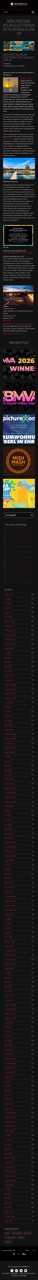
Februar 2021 (9, 887)
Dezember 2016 (10, 1113)
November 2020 (10, 901)
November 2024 (10, 689)
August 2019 (9, 969)
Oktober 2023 (10, 743)
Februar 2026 (9, 621)
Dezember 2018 (10, 1005)
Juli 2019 (8, 973)
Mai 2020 (8, 928)
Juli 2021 (8, 865)
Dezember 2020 (10, 896)
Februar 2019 (9, 996)
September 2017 (10, 1072)
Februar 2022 (9, 833)
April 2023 (8, 770)
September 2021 (10, 856)
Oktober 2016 (10, 1122)
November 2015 (10, 1171)
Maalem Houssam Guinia (24, 253)
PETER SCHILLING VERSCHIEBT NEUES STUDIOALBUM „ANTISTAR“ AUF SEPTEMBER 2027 (18, 563)
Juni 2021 (8, 869)
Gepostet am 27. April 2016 (15, 66)
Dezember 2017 (10, 1059)
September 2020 (10, 910)
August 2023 (9, 752)
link (15, 309)
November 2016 (10, 1117)
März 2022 (8, 829)
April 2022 (8, 824)
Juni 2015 (8, 1194)
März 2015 (8, 1207)
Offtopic (21, 1237)
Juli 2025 (8, 653)
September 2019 (10, 964)
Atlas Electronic (26, 78)
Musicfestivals (10, 1237)
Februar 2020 (9, 941)
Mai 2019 (8, 982)
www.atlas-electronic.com (12, 333)
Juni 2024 (8, 712)
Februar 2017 (9, 1104)
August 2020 (9, 914)
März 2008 (8, 1221)
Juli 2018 (8, 1027)
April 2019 (8, 987)
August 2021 (9, 860)
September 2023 (10, 748)
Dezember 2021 (10, 842)
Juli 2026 (8, 599)
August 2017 (9, 1077)
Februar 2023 (9, 779)
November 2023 (10, 739)
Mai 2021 (8, 874)
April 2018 (8, 1041)
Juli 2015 (8, 1189)
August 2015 (9, 1185)
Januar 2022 (9, 838)
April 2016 (8, 1149)
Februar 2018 (9, 1050)
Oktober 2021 (10, 851)
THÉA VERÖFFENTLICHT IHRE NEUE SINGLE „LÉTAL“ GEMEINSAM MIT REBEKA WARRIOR (18, 541)
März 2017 (8, 1099)
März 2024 (8, 725)
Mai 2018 (8, 1036)
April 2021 (8, 878)
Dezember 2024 (10, 685)
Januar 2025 (9, 680)
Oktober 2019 (10, 959)
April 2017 (8, 1095)
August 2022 (9, 806)
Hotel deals (7, 320)
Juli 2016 (8, 1135)
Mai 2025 (8, 662)
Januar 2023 (9, 784)
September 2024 (10, 698)
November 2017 (10, 1063)
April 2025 (8, 666)
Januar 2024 (9, 730)
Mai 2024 (8, 716)
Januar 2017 (9, 1108)
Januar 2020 (9, 946)
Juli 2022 (8, 811)
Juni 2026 (8, 603)
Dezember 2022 (10, 788)
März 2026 (8, 617)
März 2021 (8, 883)
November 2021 (10, 847)
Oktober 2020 (10, 905)
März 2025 (8, 671)
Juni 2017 (8, 1086)
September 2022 (10, 802)
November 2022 (10, 793)
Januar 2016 (9, 1162)
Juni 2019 (8, 978)
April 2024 (8, 721)
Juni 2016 (8, 1140)
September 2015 (10, 1180)
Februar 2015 (9, 1212)
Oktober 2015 (10, 1176)
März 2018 (8, 1045)
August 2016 (9, 1131)
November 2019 (10, 955)
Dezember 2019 (10, 951)
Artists (7, 1233)
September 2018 (10, 1018)
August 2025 (9, 648)
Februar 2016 (9, 1158)
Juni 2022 (8, 815)
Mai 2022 (8, 820)
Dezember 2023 (10, 734)
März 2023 (8, 775)
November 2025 (10, 635)
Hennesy (8, 63)
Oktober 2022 (10, 797)
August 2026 (9, 594)
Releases (8, 1242)
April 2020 (8, 932)
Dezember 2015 (10, 1167)
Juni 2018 (8, 1032)
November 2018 (10, 1009)
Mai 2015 (8, 1198)
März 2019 (8, 991)
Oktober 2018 (10, 1014)
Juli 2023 (8, 757)
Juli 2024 (8, 707)
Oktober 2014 (10, 1216)
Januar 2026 (9, 626)
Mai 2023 (8, 766)
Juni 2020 (8, 923)
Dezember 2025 (10, 630)
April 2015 (8, 1203)
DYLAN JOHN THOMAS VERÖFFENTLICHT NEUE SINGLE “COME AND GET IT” (18, 552)
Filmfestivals (16, 1233)
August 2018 (9, 1023)
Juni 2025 (8, 658)
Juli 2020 (8, 919)
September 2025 (10, 644)
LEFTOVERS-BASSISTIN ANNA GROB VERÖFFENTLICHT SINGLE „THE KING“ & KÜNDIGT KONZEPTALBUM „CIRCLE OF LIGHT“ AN (19, 576)
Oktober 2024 (10, 693)
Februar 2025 (9, 675)
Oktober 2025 (10, 639)
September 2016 (10, 1126)
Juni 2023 (8, 761)
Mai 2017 (8, 1090)
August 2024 (9, 703)
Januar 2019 (9, 1000)
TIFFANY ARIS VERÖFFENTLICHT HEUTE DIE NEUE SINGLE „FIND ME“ (19, 531)
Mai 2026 (8, 608)
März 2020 (8, 937)
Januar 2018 (9, 1054)
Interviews (27, 1233)
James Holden (8, 253)
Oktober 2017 (10, 1068)
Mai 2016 (8, 1144)
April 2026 (8, 612)
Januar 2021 (9, 892)
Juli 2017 (8, 1081)
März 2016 (8, 1153)
